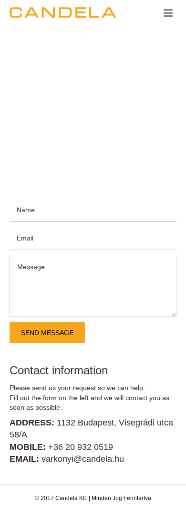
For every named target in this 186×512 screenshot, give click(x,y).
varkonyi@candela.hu (82, 459)
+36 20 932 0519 (80, 447)
